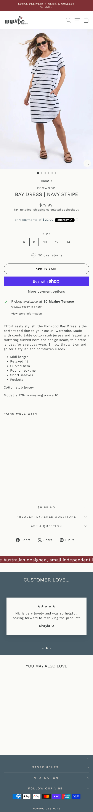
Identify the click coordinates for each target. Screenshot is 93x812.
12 (57, 242)
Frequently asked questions (46, 516)
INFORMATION (45, 777)
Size (46, 234)
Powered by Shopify (46, 808)
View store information (26, 313)
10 (45, 242)
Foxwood (46, 188)
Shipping (39, 209)
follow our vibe (45, 788)
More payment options (46, 291)
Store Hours (45, 767)
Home (45, 181)
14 (68, 242)
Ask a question (46, 526)
